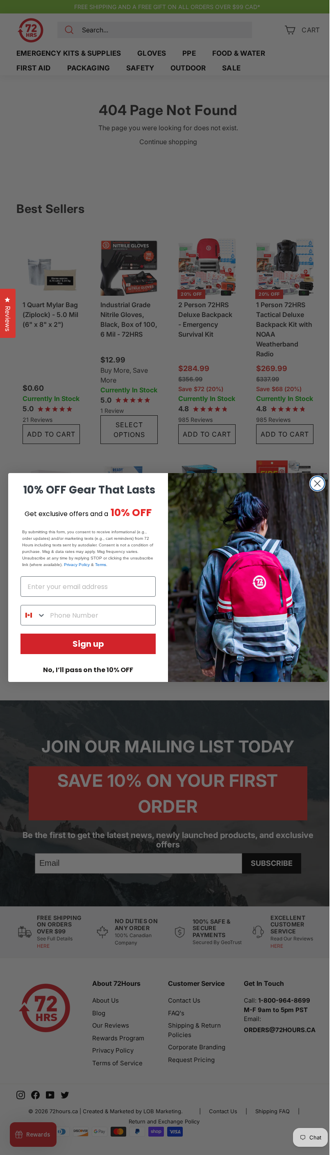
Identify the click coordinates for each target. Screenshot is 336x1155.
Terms (100, 564)
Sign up (88, 644)
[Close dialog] (317, 483)
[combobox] (33, 615)
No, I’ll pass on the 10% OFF (88, 670)
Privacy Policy (77, 564)
